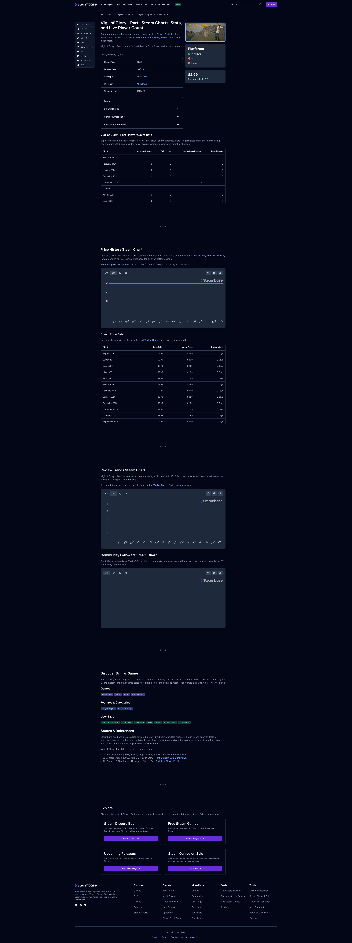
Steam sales (133, 340)
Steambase (80, 891)
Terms (164, 937)
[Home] (102, 14)
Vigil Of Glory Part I (125, 14)
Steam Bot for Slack (259, 901)
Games (110, 14)
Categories (197, 896)
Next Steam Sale (258, 907)
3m (106, 272)
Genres (195, 890)
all (126, 272)
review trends (167, 37)
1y (120, 272)
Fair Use (174, 937)
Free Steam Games (230, 901)
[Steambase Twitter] (85, 905)
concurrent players (149, 37)
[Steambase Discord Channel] (76, 905)
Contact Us (195, 937)
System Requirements (115, 124)
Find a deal (193, 868)
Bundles (138, 907)
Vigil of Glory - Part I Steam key (209, 255)
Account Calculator (259, 912)
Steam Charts (141, 912)
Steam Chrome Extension (161, 4)
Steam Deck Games (173, 918)
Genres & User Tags (114, 116)
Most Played (107, 4)
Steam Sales (141, 4)
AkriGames (142, 76)
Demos (137, 901)
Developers (197, 907)
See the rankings (129, 868)
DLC (136, 896)
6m (113, 272)
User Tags (197, 901)
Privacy (155, 937)
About (184, 937)
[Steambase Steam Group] (81, 905)
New (118, 4)
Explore (271, 4)
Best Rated (168, 890)
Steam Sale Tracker (230, 890)
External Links (111, 109)
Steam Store (179, 754)
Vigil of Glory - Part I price (122, 264)
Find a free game (193, 838)
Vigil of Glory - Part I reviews (168, 485)
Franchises (197, 918)
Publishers (197, 912)
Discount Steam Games (232, 896)
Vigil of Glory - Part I (159, 34)
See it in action (129, 838)
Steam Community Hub (174, 757)
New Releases (170, 907)
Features (108, 101)
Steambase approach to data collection (138, 743)
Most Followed (170, 901)
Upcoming (128, 4)
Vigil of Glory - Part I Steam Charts (153, 14)
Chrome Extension (259, 890)
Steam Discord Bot (259, 896)
